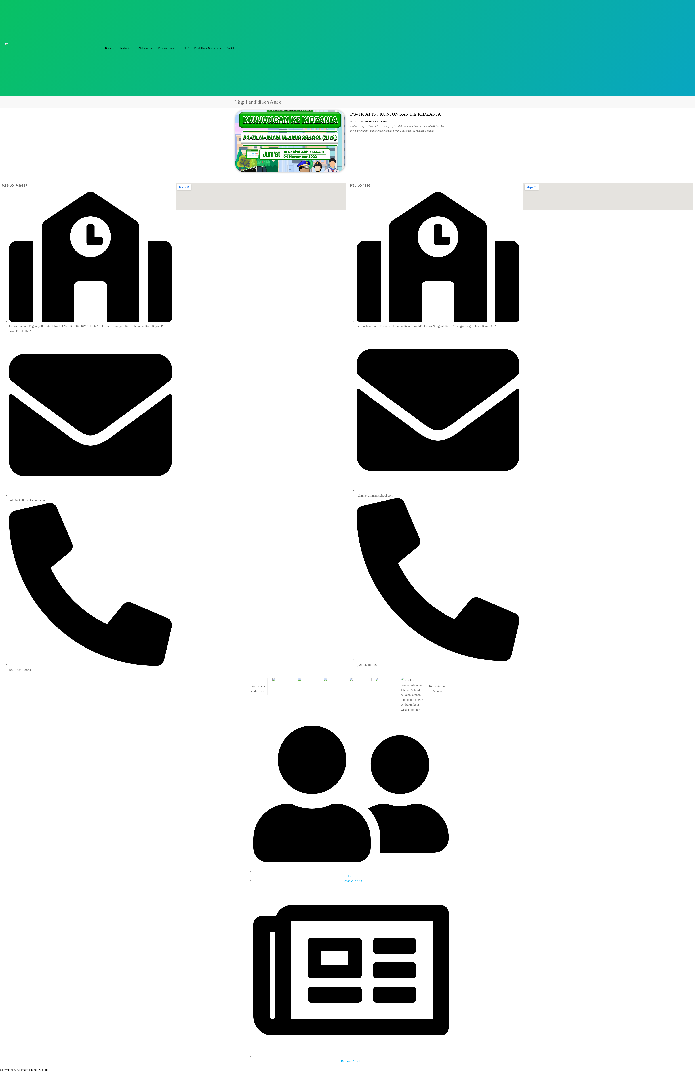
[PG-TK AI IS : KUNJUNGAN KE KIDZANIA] (290, 141)
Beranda (109, 48)
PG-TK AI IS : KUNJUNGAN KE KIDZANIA (395, 114)
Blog (186, 48)
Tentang (124, 48)
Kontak (230, 48)
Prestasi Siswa (166, 48)
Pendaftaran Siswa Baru (207, 48)
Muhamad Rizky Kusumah (371, 121)
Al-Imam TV (145, 48)
